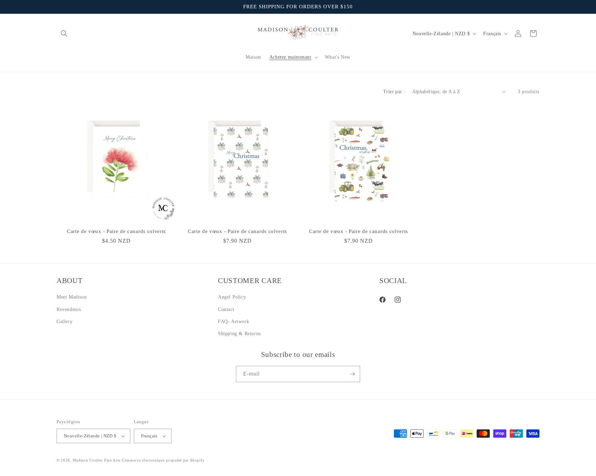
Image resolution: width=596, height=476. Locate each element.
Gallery (64, 321)
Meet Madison (72, 297)
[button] (64, 33)
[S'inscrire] (352, 374)
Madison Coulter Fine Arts (97, 460)
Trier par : (394, 91)
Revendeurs (69, 309)
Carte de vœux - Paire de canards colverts (116, 231)
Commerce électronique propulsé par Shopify (163, 460)
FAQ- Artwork (233, 321)
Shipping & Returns (239, 333)
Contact (226, 309)
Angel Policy (232, 297)
